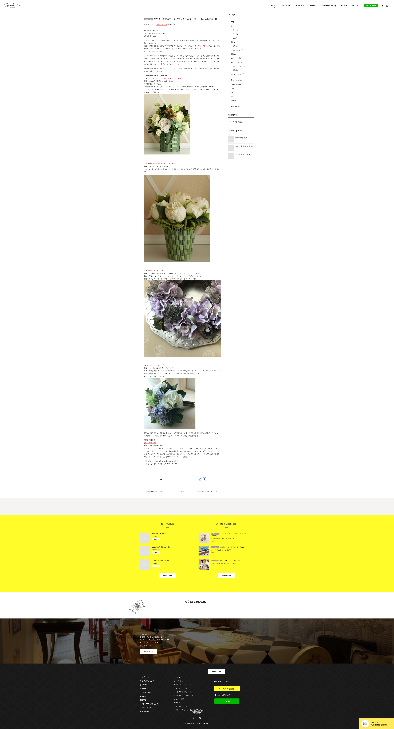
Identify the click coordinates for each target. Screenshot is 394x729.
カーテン (236, 34)
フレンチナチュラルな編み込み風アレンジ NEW (164, 78)
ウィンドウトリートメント (182, 685)
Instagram (197, 601)
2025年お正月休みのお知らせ (244, 146)
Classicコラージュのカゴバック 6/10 (208, 492)
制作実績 (143, 700)
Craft (232, 88)
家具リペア (234, 42)
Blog (232, 21)
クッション (236, 30)
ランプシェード (238, 50)
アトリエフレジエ (150, 443)
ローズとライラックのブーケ (157, 365)
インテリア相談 (236, 58)
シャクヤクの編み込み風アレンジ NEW (161, 163)
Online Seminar (236, 84)
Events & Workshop (162, 24)
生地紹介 (236, 70)
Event (232, 92)
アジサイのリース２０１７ (157, 270)
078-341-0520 (151, 642)
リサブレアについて (147, 681)
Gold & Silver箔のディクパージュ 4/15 (157, 492)
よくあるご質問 (145, 692)
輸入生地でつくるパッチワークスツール (229, 547)
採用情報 (143, 688)
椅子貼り (236, 46)
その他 (235, 38)
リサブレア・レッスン (181, 706)
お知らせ (143, 696)
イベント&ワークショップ (149, 704)
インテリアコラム (236, 62)
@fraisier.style (157, 51)
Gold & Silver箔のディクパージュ (227, 560)
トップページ (144, 677)
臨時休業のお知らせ (241, 138)
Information (171, 24)
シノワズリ (144, 685)
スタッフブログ (145, 707)
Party (232, 96)
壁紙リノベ (234, 54)
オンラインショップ (237, 74)
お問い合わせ (144, 711)
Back (182, 492)
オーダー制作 (235, 26)
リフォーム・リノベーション (183, 695)
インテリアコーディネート (182, 692)
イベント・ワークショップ (182, 710)
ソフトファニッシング (181, 688)
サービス (177, 677)
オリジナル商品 (179, 699)
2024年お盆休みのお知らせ (243, 154)
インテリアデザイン (239, 66)
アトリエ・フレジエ (202, 46)
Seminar (233, 100)
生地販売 (177, 703)
